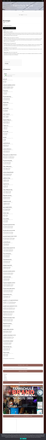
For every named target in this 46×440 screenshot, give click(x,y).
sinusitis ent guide (6, 352)
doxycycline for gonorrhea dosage (9, 224)
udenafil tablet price (6, 143)
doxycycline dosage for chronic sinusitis (10, 236)
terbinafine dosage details (7, 265)
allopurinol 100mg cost (7, 119)
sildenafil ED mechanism (7, 323)
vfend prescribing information (8, 172)
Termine (5, 375)
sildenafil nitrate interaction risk (8, 311)
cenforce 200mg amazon (7, 166)
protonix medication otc (7, 148)
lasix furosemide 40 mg (7, 96)
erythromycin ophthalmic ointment (9, 84)
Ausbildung (5, 377)
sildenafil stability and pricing (8, 329)
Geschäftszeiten (6, 380)
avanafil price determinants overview (9, 335)
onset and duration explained (8, 340)
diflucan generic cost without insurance (10, 154)
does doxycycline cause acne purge (9, 230)
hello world (5, 79)
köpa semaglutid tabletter (7, 207)
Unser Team (5, 378)
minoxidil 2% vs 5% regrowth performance (10, 300)
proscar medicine (6, 218)
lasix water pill (5, 131)
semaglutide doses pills (7, 201)
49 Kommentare (7, 22)
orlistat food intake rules (7, 346)
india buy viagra (6, 212)
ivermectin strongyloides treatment (9, 282)
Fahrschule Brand (23, 5)
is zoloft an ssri (5, 125)
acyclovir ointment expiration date (9, 247)
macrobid (4, 137)
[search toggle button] (42, 0)
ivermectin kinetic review (7, 294)
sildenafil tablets (6, 102)
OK (20, 438)
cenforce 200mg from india (7, 189)
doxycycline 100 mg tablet (7, 160)
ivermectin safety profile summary (9, 288)
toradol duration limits (7, 276)
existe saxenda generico (7, 253)
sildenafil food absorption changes (9, 317)
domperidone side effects (7, 195)
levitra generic (5, 90)
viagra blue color (6, 183)
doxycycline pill (5, 108)
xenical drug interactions (7, 259)
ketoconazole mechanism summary (9, 271)
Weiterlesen (24, 438)
